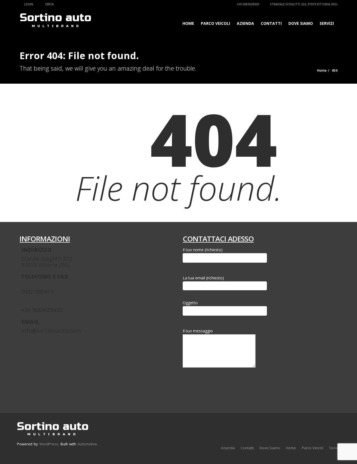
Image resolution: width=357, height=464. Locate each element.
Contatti (271, 23)
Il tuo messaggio (198, 331)
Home (188, 23)
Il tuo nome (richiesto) (203, 249)
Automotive (87, 443)
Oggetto (190, 302)
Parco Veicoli (215, 23)
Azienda (245, 23)
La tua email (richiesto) (203, 278)
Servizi (327, 23)
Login (28, 4)
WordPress (48, 443)
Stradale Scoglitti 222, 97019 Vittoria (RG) (303, 4)
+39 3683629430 (247, 4)
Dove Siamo (300, 23)
